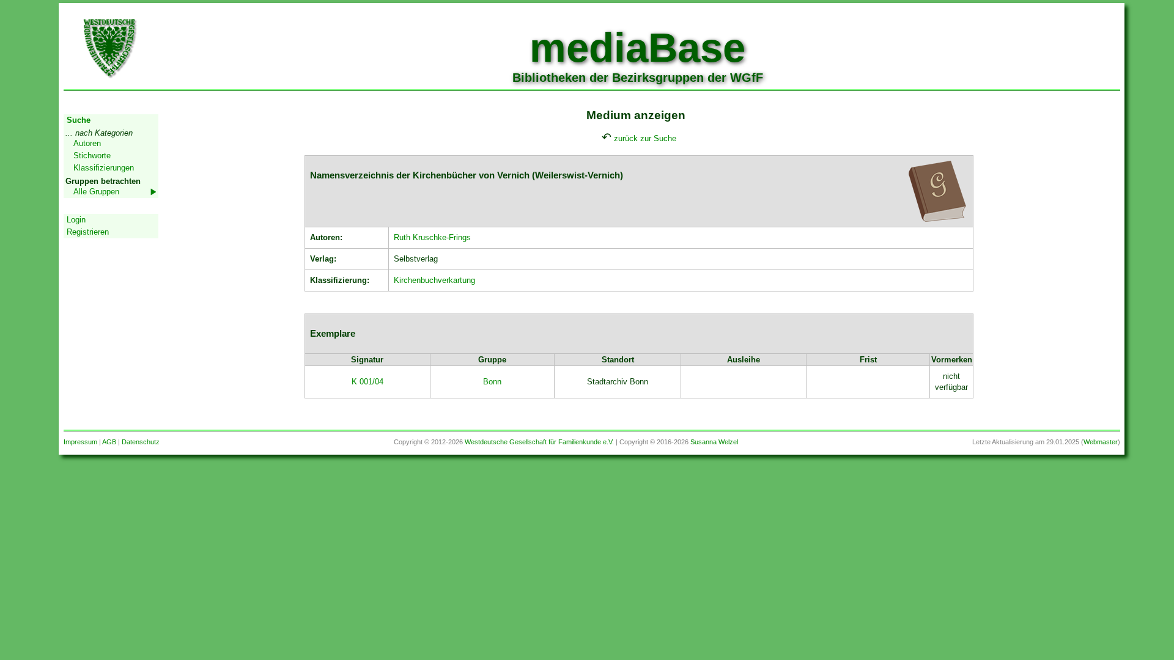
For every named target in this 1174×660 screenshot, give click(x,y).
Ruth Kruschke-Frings (432, 237)
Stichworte (92, 155)
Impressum (80, 442)
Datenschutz (141, 442)
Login (76, 219)
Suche (78, 120)
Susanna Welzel (714, 442)
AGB (109, 442)
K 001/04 (367, 381)
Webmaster (1101, 442)
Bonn (492, 381)
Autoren (87, 143)
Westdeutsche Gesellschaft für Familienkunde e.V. (539, 442)
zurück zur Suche (645, 138)
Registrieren (88, 232)
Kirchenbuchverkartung (434, 280)
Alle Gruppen (96, 191)
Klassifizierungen (103, 167)
